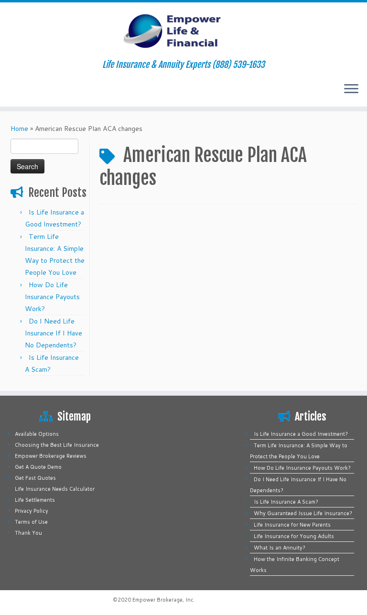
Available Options (37, 434)
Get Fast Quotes (35, 478)
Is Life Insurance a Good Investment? (301, 434)
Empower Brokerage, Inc (163, 600)
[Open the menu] (351, 89)
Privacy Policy (31, 511)
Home (19, 128)
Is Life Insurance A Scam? (286, 502)
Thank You (28, 533)
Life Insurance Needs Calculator (55, 489)
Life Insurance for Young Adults (294, 536)
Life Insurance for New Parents (292, 525)
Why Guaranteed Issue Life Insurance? (303, 513)
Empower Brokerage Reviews (50, 456)
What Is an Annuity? (279, 547)
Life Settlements (35, 500)
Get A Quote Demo (38, 467)
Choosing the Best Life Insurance (57, 445)
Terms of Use (31, 522)
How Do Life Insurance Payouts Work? (52, 296)
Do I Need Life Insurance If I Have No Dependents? (53, 333)
